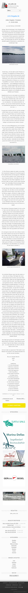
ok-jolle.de (12, 4)
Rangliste (14, 549)
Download (14, 562)
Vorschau (14, 552)
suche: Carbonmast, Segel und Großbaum (11, 527)
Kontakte (14, 565)
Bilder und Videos (14, 543)
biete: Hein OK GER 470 (10, 530)
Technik (14, 550)
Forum (19, 587)
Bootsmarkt (14, 545)
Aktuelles (14, 540)
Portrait (14, 564)
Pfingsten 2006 (21, 398)
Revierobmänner (13, 582)
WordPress (24, 591)
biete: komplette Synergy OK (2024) (10, 523)
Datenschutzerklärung (11, 587)
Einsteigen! (14, 547)
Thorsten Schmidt (12, 393)
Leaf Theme (15, 591)
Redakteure (21, 582)
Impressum (14, 567)
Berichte (18, 393)
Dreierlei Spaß (10, 525)
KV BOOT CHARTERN (14, 405)
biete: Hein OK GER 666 (10, 532)
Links (14, 560)
